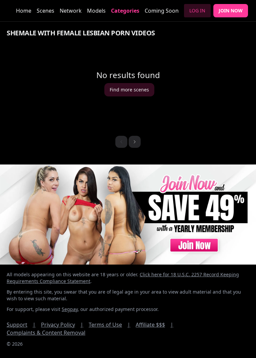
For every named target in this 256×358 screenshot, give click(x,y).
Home (23, 10)
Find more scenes (129, 89)
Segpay (70, 309)
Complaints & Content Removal (46, 332)
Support (21, 324)
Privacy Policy (62, 324)
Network (71, 10)
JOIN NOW (231, 10)
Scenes (45, 10)
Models (96, 10)
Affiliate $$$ (154, 324)
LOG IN (197, 10)
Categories (125, 10)
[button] (135, 142)
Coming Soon (162, 10)
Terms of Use (109, 324)
